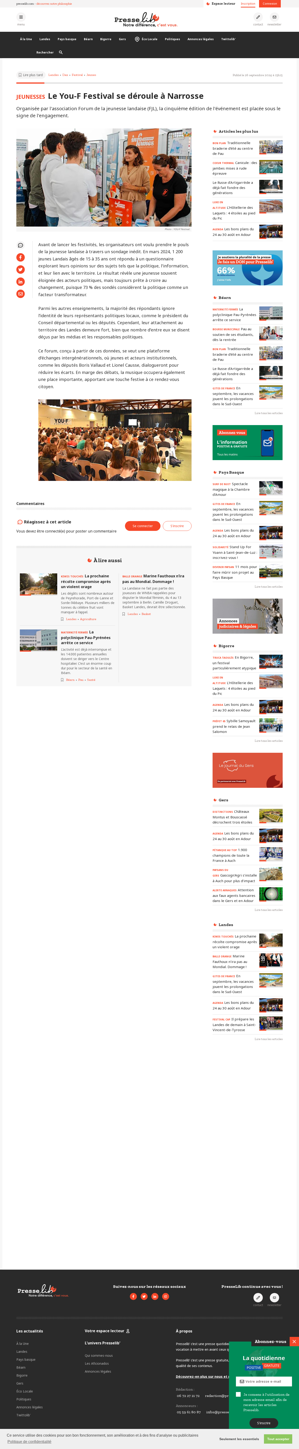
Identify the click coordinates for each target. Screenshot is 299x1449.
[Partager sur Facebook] (20, 257)
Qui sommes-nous (99, 1355)
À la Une (26, 39)
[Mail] (20, 294)
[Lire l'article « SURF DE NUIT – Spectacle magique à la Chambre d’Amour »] (271, 488)
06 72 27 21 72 (188, 1395)
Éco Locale (149, 39)
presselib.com (25, 3)
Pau (80, 680)
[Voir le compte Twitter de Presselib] (144, 1296)
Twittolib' (228, 39)
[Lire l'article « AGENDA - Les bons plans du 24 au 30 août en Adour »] (271, 232)
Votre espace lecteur (104, 1331)
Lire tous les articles (269, 413)
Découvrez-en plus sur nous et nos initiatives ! (215, 1376)
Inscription (248, 4)
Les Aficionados (97, 1363)
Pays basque (67, 39)
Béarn (88, 39)
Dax (65, 75)
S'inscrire (264, 1423)
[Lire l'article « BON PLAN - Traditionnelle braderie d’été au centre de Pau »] (271, 147)
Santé (91, 680)
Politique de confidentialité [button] (29, 1442)
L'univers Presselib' (102, 1343)
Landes (44, 39)
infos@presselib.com (223, 1412)
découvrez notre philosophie (54, 3)
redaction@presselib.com (226, 1395)
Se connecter (143, 526)
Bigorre (105, 39)
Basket (146, 614)
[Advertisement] (248, 1121)
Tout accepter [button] (278, 1439)
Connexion (270, 4)
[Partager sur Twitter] (20, 269)
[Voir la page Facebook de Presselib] (133, 1296)
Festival (77, 75)
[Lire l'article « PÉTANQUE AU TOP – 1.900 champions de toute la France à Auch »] (271, 854)
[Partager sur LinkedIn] (20, 281)
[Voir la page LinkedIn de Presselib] (154, 1296)
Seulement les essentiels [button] (239, 1439)
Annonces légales (201, 39)
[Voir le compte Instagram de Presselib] (165, 1296)
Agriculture (88, 619)
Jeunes (91, 75)
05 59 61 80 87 (189, 1412)
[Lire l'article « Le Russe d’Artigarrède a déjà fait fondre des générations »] (271, 187)
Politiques (172, 39)
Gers (122, 39)
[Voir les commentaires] (20, 245)
